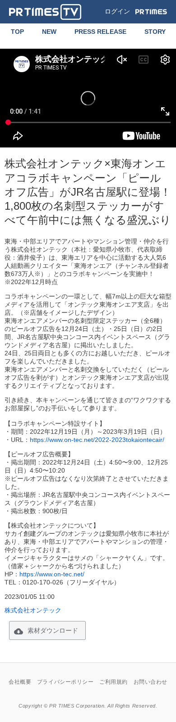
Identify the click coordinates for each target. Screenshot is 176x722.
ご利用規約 (113, 682)
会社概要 (20, 682)
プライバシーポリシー (65, 682)
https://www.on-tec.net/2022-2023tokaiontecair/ (97, 439)
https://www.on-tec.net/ (51, 574)
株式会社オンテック (33, 610)
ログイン (117, 11)
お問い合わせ (150, 682)
